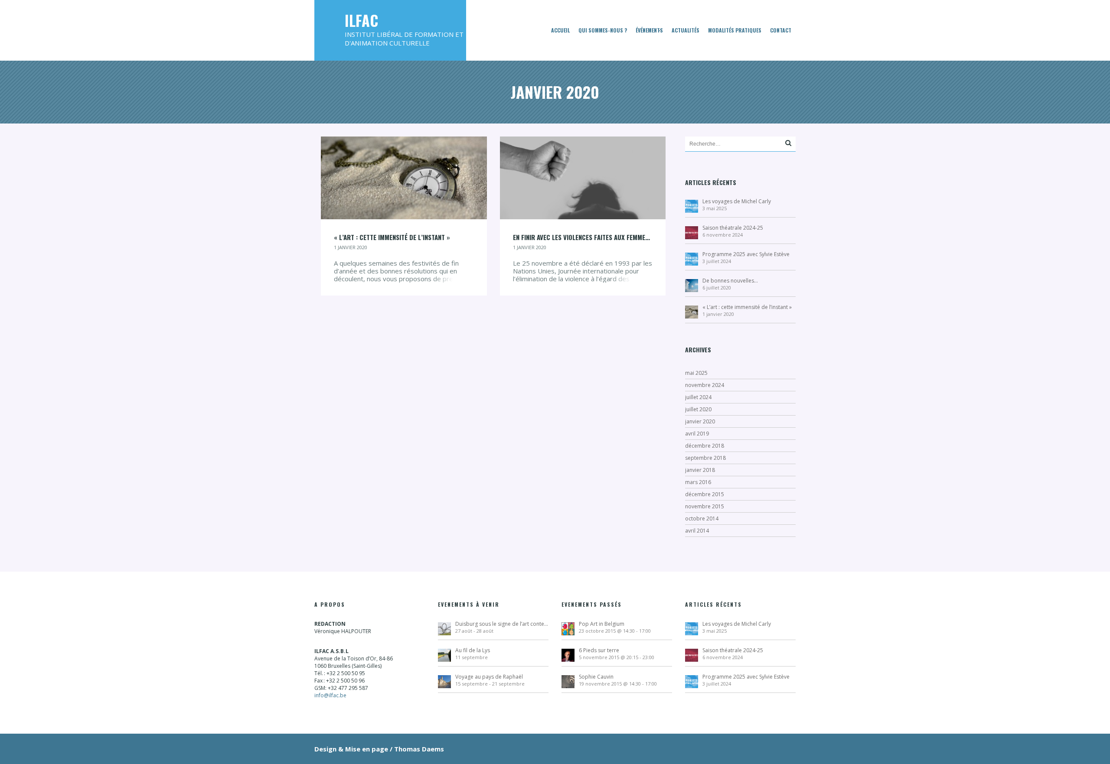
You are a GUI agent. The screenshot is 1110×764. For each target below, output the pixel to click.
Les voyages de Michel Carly (736, 201)
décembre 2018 (704, 445)
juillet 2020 (698, 409)
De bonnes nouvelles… (730, 280)
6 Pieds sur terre (599, 650)
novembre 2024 (704, 385)
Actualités (685, 30)
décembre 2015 (704, 494)
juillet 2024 (698, 397)
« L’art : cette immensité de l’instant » (747, 307)
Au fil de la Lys (472, 650)
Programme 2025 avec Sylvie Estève (746, 254)
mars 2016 (698, 482)
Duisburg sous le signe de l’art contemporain (501, 623)
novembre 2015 (704, 506)
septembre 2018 (705, 458)
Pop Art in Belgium (601, 623)
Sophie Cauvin (596, 676)
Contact (780, 30)
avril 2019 (697, 433)
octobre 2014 (701, 518)
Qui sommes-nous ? (602, 30)
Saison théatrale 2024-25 (732, 227)
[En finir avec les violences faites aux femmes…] (583, 177)
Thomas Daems (419, 748)
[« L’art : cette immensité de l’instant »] (404, 177)
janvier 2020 (700, 421)
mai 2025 (696, 373)
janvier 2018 (700, 470)
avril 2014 (697, 530)
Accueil (560, 30)
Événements (649, 30)
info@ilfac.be (330, 695)
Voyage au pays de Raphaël (489, 676)
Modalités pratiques (734, 30)
